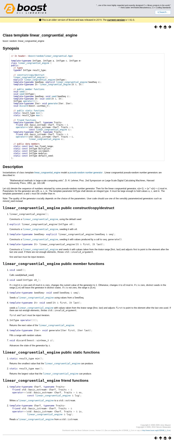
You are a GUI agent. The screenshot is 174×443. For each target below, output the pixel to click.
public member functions (30, 89)
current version (116, 19)
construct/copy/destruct (30, 75)
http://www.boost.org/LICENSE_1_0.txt (156, 430)
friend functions (26, 120)
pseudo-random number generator (85, 172)
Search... (163, 12)
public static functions (30, 110)
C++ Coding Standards (161, 7)
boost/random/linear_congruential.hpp (50, 56)
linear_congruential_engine (33, 63)
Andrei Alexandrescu (142, 7)
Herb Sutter (125, 7)
